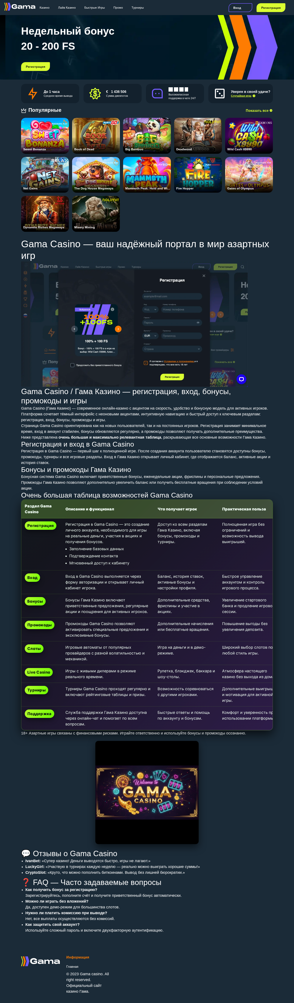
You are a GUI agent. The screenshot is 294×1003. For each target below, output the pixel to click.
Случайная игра (241, 95)
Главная (72, 966)
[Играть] (45, 132)
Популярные (45, 110)
